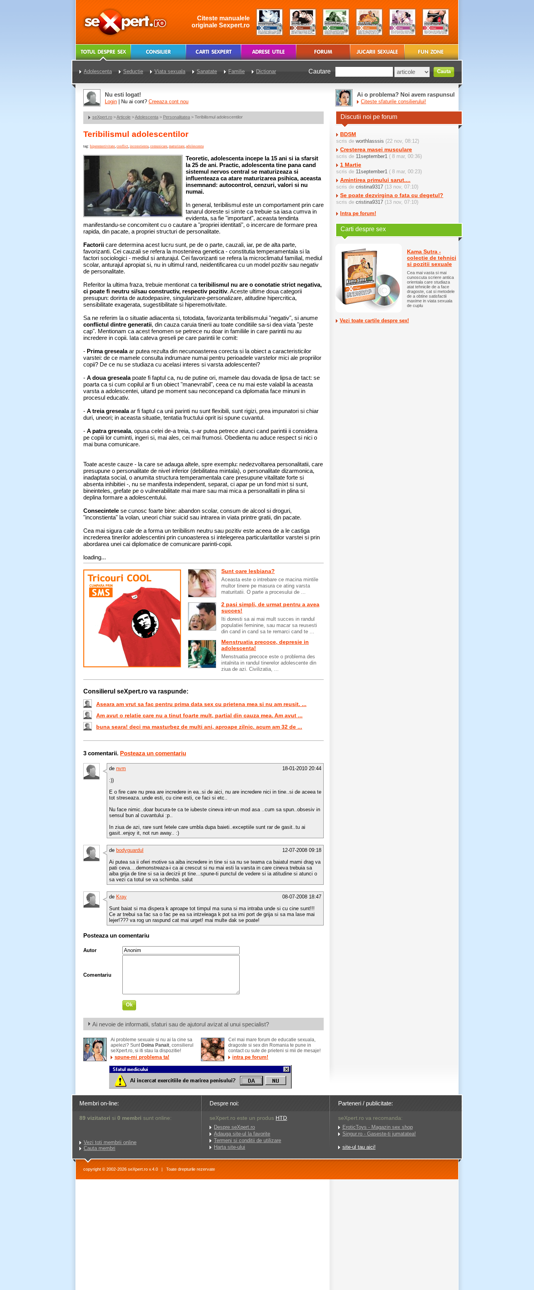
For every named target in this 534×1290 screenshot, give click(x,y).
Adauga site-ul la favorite (242, 1134)
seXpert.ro (102, 117)
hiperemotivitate (102, 146)
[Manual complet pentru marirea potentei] (269, 22)
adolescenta (195, 146)
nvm (121, 768)
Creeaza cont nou (168, 101)
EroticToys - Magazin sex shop (377, 1127)
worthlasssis (370, 141)
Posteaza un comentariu (153, 753)
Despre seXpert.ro (234, 1127)
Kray (121, 897)
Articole (123, 117)
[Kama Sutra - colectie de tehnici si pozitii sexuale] (369, 22)
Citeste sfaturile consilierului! (393, 101)
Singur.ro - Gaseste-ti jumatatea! (379, 1134)
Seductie (133, 71)
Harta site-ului (229, 1147)
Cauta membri (99, 1148)
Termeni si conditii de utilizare (247, 1140)
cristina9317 (369, 187)
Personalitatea (176, 117)
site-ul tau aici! (359, 1147)
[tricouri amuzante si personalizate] (132, 665)
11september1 (371, 156)
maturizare (177, 146)
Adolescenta (146, 117)
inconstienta (139, 146)
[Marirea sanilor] (435, 22)
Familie (236, 71)
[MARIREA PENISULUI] (200, 1087)
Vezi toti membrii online (110, 1142)
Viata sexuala (169, 71)
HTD (281, 1118)
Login (111, 101)
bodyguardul (129, 850)
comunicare (158, 146)
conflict (122, 146)
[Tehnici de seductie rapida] (302, 22)
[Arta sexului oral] (402, 22)
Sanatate (207, 71)
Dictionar (266, 71)
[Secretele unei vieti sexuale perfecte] (336, 22)
